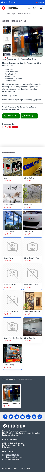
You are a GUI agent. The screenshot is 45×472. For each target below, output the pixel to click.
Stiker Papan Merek (31, 284)
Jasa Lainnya (10, 13)
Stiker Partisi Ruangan (32, 311)
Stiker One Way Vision (32, 258)
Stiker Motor (8, 258)
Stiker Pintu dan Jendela (13, 338)
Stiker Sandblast (30, 338)
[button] (14, 41)
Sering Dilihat (25, 379)
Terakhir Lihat (9, 379)
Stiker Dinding (9, 204)
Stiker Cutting (29, 178)
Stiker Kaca (28, 204)
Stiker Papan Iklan (10, 284)
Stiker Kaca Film (9, 231)
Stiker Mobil (28, 231)
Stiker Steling (9, 365)
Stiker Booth (8, 178)
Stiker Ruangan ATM (11, 403)
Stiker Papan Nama (11, 311)
